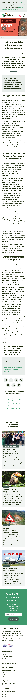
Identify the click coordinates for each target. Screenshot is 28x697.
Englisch (7, 399)
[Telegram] (10, 684)
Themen (8, 674)
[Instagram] (14, 684)
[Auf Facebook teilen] (11, 380)
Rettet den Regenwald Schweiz (9, 663)
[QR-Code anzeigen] (19, 385)
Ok (23, 3)
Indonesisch (13, 408)
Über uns (4, 654)
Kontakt (4, 658)
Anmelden (14, 619)
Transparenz (5, 662)
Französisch (13, 404)
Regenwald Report (8, 656)
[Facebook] (2, 684)
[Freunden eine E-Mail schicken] (13, 385)
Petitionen (8, 670)
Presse (3, 660)
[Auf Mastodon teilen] (8, 385)
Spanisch (19, 399)
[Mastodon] (6, 684)
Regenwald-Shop (6, 676)
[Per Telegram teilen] (16, 380)
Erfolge (5, 672)
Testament (4, 678)
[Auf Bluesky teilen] (21, 380)
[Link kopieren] (6, 380)
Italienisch (13, 413)
